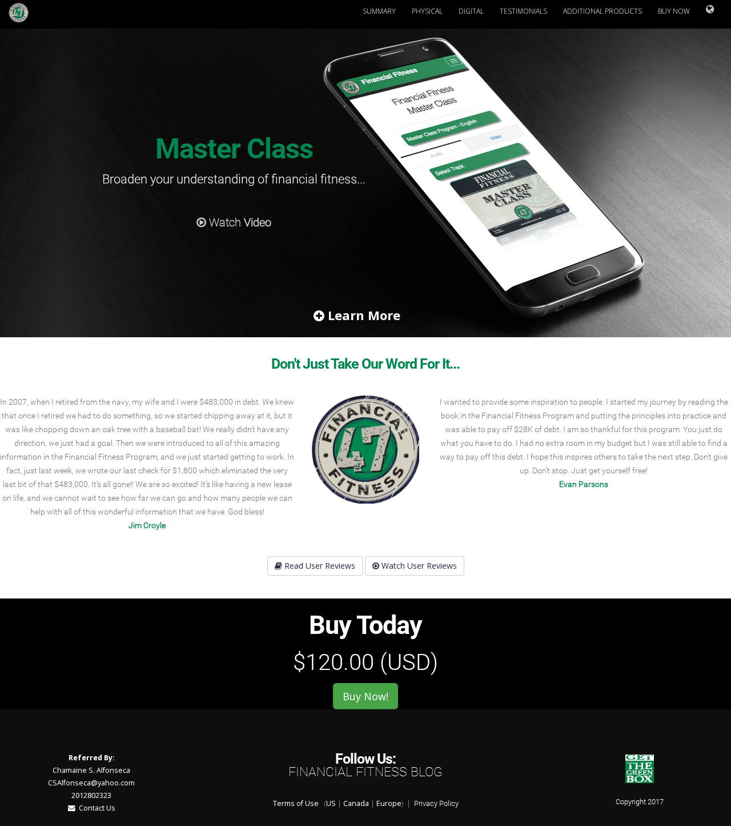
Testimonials (523, 11)
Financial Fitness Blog (365, 772)
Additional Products (602, 11)
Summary (379, 11)
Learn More (362, 315)
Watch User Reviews (418, 565)
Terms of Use (296, 803)
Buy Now (674, 11)
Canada (356, 803)
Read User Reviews (318, 565)
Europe (388, 803)
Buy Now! (365, 696)
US (331, 803)
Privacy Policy (436, 803)
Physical (427, 11)
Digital (471, 11)
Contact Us (95, 808)
